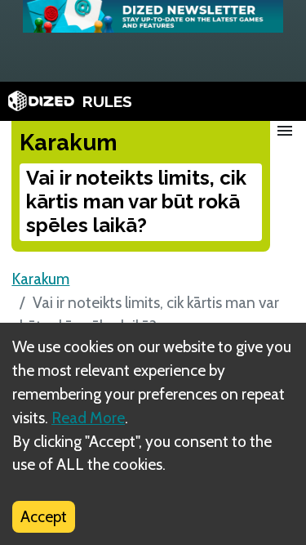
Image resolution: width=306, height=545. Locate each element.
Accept (43, 516)
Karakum (40, 278)
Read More (88, 417)
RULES (107, 101)
